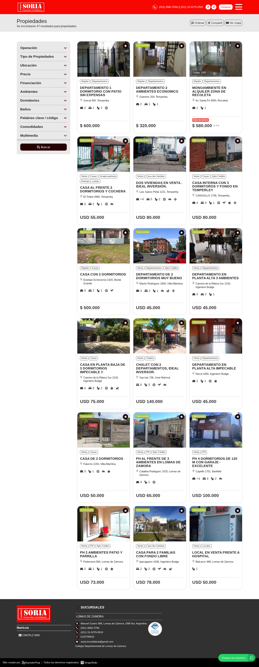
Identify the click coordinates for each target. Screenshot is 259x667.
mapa (238, 22)
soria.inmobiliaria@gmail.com (97, 641)
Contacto (226, 7)
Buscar (45, 147)
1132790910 (87, 636)
